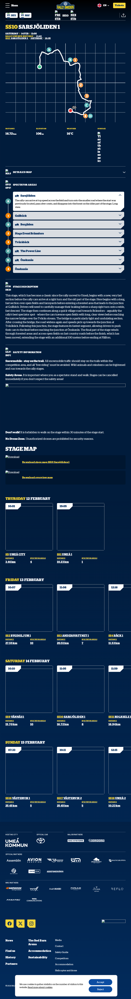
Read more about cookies (40, 987)
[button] (57, 15)
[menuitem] (11, 15)
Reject (100, 989)
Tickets (119, 5)
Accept (100, 982)
